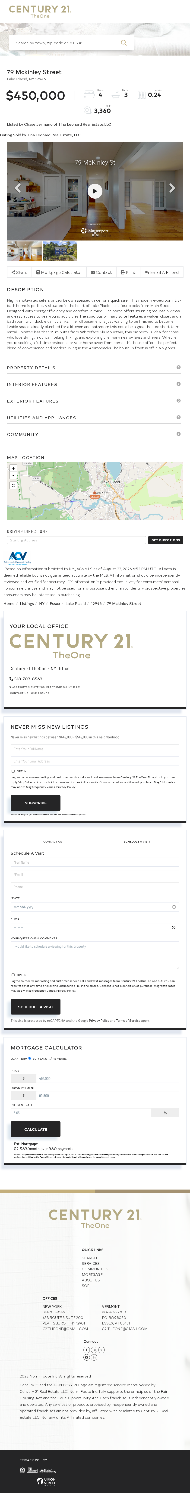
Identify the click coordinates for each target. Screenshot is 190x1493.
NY (41, 603)
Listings (27, 603)
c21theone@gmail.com (65, 1328)
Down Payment (23, 1088)
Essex (55, 603)
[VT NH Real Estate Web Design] (95, 1482)
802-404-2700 (114, 1311)
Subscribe (36, 802)
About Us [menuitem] (91, 1279)
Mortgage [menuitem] (92, 1274)
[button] (126, 42)
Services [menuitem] (90, 1263)
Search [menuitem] (89, 1257)
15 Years (60, 1058)
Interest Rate (22, 1105)
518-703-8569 (28, 678)
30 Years (39, 1058)
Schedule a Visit (137, 841)
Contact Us (19, 693)
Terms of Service (128, 1020)
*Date (15, 898)
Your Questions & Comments (34, 938)
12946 (96, 603)
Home (9, 603)
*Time (15, 918)
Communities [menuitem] (95, 1268)
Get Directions (166, 540)
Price (15, 1070)
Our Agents (40, 693)
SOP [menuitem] (85, 1285)
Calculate (35, 1129)
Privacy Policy (65, 787)
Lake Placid (76, 603)
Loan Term (19, 1058)
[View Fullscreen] (13, 485)
